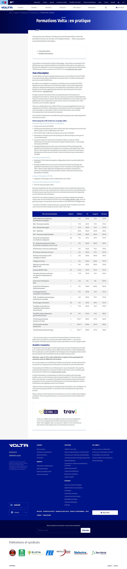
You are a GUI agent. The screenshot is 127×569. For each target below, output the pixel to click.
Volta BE (17, 505)
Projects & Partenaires (89, 2)
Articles (45, 2)
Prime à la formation (42, 474)
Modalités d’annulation (46, 53)
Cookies (109, 565)
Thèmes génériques (97, 460)
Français (16, 512)
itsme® (113, 2)
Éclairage (67, 505)
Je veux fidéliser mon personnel (100, 455)
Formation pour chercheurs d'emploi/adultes (77, 455)
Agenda (52, 2)
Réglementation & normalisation (74, 488)
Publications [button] (91, 7)
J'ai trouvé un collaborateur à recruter (102, 452)
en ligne (61, 63)
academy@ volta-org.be (74, 69)
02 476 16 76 (13, 452)
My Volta (106, 513)
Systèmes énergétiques (71, 502)
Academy (16, 12)
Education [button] (48, 7)
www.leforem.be (48, 91)
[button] (106, 7)
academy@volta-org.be (72, 199)
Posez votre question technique (73, 485)
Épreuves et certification (71, 474)
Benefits (39, 461)
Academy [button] (20, 7)
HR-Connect (96, 445)
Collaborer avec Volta (70, 449)
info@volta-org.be (15, 455)
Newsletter (37, 2)
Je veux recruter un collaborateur (101, 449)
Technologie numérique (71, 493)
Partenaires (40, 458)
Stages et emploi (69, 477)
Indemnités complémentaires (45, 466)
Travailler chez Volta (75, 2)
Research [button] (62, 7)
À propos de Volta (62, 2)
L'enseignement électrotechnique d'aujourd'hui (77, 458)
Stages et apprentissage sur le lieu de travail (77, 452)
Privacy (116, 565)
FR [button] (123, 2)
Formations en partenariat (44, 452)
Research (67, 481)
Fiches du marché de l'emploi (72, 496)
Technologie (68, 490)
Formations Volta (34, 12)
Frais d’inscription (44, 51)
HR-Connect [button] (76, 7)
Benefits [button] (34, 7)
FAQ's (99, 2)
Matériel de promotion (71, 468)
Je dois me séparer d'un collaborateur (102, 458)
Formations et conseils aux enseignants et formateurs (76, 464)
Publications (47, 515)
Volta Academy (24, 12)
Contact (106, 2)
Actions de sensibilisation (72, 471)
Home (10, 12)
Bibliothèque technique (71, 499)
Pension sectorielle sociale (44, 471)
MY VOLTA (121, 7)
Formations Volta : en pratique (47, 12)
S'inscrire (85, 530)
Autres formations (42, 455)
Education (68, 445)
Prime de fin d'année (42, 468)
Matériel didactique (70, 460)
